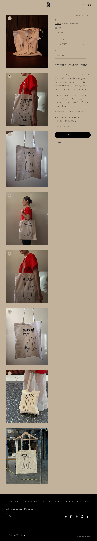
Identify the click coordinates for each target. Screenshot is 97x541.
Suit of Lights (86, 536)
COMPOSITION (61, 39)
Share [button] (60, 143)
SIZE (57, 50)
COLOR (58, 28)
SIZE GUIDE (60, 65)
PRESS (86, 501)
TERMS (67, 501)
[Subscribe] (45, 516)
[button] (7, 4)
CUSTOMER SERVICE (51, 501)
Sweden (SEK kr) (15, 535)
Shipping (58, 23)
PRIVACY (76, 501)
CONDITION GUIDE (77, 65)
